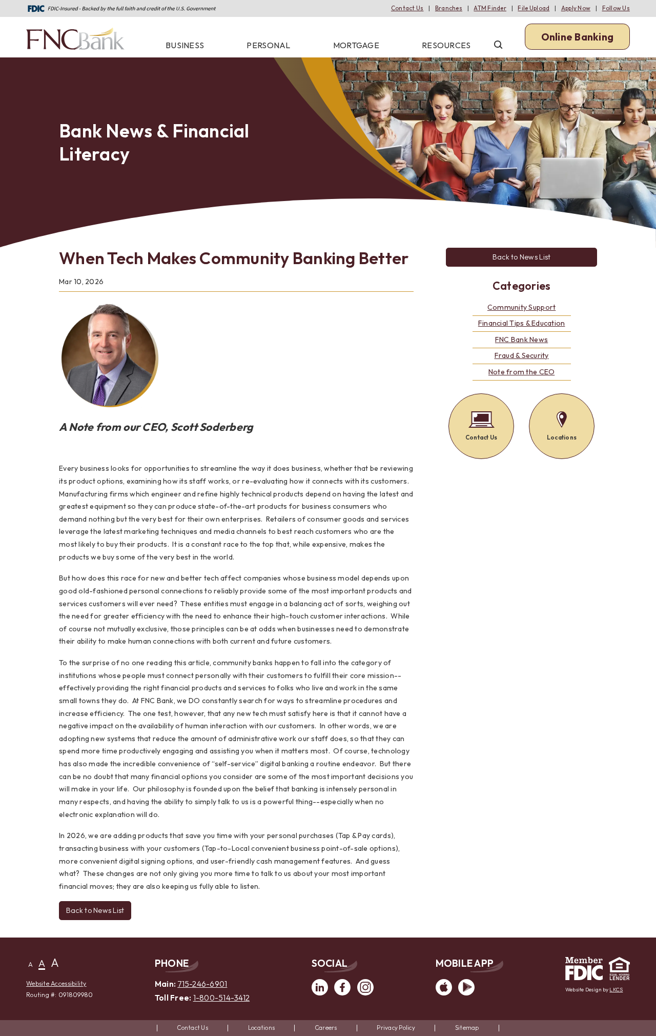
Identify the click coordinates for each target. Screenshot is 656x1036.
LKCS (616, 989)
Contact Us (407, 8)
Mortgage (356, 45)
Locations (261, 1027)
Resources (446, 45)
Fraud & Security (522, 355)
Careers (326, 1027)
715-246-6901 (202, 984)
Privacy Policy (396, 1027)
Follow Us (616, 8)
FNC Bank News (521, 339)
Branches (448, 8)
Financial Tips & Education (521, 323)
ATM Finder (490, 8)
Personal (268, 45)
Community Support (521, 307)
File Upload (533, 8)
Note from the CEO (521, 371)
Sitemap (467, 1027)
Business (185, 45)
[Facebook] (342, 993)
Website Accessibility (56, 983)
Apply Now (575, 8)
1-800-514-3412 (221, 998)
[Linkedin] (320, 993)
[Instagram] (365, 993)
